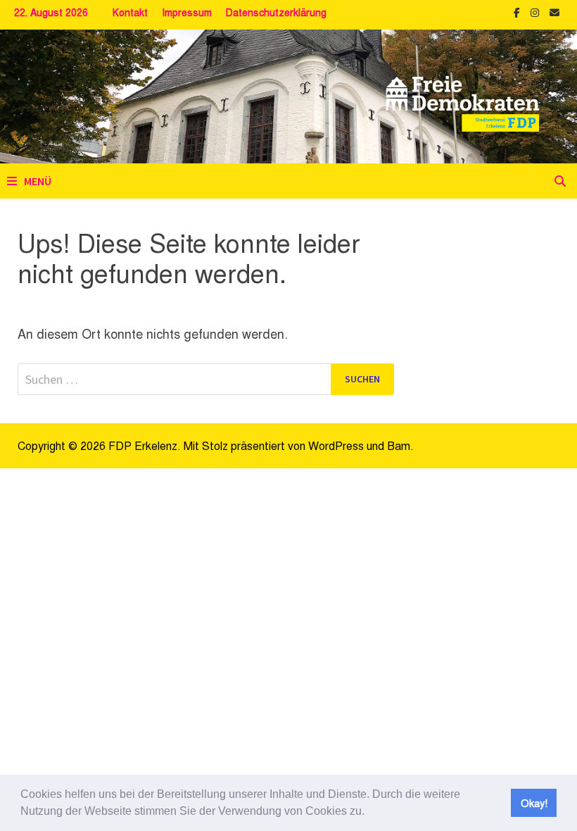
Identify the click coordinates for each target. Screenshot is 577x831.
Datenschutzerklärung (276, 12)
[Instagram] (536, 10)
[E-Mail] (554, 10)
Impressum (187, 12)
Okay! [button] (534, 802)
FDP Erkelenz (142, 445)
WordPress (336, 445)
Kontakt (130, 12)
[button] (369, 813)
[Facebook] (518, 10)
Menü (37, 181)
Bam (398, 445)
